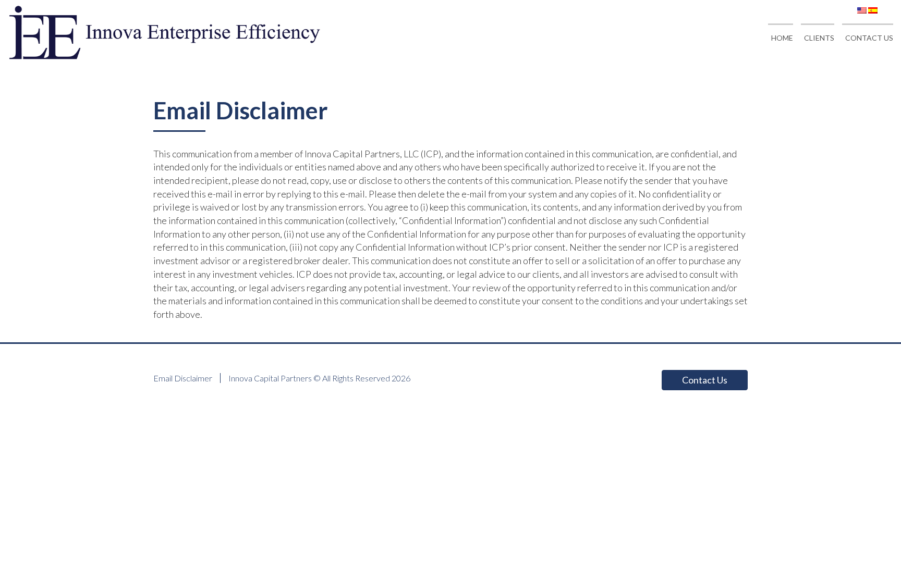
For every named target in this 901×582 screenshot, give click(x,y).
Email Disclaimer (182, 378)
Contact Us (704, 380)
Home (782, 37)
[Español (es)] (873, 9)
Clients (819, 37)
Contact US (869, 37)
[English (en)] (862, 9)
